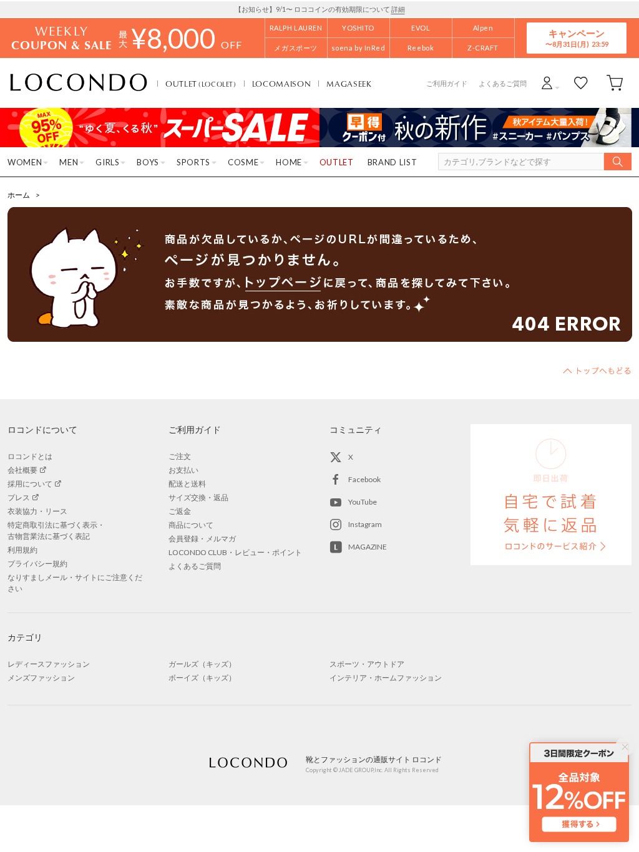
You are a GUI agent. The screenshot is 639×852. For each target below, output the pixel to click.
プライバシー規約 (37, 563)
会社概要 (22, 470)
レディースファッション (48, 664)
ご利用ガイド (446, 83)
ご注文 (179, 456)
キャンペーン (577, 37)
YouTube (362, 501)
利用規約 (22, 549)
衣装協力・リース (37, 511)
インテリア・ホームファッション (385, 677)
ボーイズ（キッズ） (202, 677)
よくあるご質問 (503, 83)
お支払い (183, 470)
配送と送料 (187, 483)
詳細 (398, 9)
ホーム (18, 195)
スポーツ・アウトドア (366, 664)
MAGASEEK (348, 83)
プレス (18, 497)
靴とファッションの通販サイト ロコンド (78, 83)
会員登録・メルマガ (202, 538)
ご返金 (179, 511)
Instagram (365, 524)
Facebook (364, 479)
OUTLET (201, 83)
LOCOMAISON (281, 83)
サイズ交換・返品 (198, 497)
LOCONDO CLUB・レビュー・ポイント (235, 552)
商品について (190, 525)
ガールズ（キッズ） (202, 664)
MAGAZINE (367, 546)
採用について (29, 483)
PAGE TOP (597, 370)
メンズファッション (41, 677)
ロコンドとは (29, 456)
